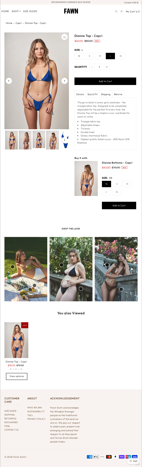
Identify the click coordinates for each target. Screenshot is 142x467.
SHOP (15, 11)
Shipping (105, 94)
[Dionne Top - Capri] (16, 340)
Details (80, 94)
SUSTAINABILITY (36, 411)
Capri (19, 22)
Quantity (80, 66)
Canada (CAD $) (131, 2)
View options (16, 376)
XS (79, 56)
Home (9, 22)
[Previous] (9, 81)
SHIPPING (9, 414)
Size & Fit (92, 94)
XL (121, 56)
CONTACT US (11, 429)
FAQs (7, 426)
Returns (118, 94)
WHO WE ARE (34, 407)
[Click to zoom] (64, 37)
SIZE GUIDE (10, 410)
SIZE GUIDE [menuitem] (30, 11)
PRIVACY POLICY (36, 418)
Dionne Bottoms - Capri (117, 162)
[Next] (64, 81)
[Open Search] (116, 11)
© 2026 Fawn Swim (15, 456)
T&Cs (30, 415)
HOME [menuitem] (5, 11)
